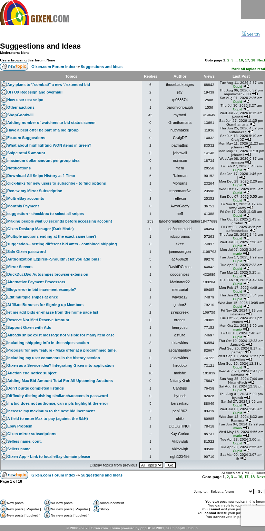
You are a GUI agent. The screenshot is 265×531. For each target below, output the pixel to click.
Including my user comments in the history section (53, 358)
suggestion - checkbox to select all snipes (45, 214)
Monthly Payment (23, 206)
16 (241, 60)
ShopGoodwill (20, 115)
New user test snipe (25, 100)
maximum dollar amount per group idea (43, 160)
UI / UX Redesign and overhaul (34, 92)
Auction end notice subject (32, 373)
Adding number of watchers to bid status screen (51, 122)
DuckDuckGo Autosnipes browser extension (47, 274)
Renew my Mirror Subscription (34, 191)
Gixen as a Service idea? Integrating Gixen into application (60, 365)
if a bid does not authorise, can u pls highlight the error (57, 403)
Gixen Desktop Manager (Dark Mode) (40, 229)
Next (261, 60)
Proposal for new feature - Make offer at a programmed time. (62, 350)
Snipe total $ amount (26, 153)
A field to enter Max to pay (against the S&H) (47, 418)
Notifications (19, 168)
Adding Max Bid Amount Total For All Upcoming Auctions (60, 380)
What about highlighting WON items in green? (49, 145)
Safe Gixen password (26, 251)
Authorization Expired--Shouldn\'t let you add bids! (54, 259)
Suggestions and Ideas (40, 46)
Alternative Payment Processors (36, 282)
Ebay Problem (19, 426)
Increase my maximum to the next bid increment (51, 411)
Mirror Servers (19, 267)
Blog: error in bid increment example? (41, 289)
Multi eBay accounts (25, 198)
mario (237, 253)
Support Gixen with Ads (29, 327)
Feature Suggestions (26, 138)
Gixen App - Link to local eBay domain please (48, 456)
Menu (253, 9)
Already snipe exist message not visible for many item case (61, 335)
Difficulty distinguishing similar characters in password (57, 396)
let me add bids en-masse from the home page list (52, 312)
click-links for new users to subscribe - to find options (56, 183)
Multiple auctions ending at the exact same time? (52, 236)
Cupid (237, 86)
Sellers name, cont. (24, 441)
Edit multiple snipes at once (32, 297)
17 (247, 60)
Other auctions (21, 107)
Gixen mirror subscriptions (31, 434)
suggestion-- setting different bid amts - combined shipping (62, 244)
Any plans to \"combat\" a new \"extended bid (48, 84)
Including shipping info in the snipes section (48, 343)
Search (253, 34)
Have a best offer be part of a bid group (43, 130)
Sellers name (18, 449)
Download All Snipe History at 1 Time (41, 176)
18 (253, 60)
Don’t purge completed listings (35, 388)
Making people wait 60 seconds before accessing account (59, 221)
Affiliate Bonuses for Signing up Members (45, 305)
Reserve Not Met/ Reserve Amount (38, 320)
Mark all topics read (248, 69)
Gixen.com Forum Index (53, 67)
